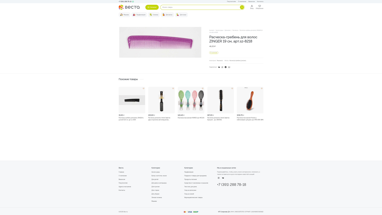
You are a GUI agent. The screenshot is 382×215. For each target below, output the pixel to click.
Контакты (260, 1)
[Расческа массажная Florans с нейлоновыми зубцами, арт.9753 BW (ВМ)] (250, 100)
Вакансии (251, 1)
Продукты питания (190, 179)
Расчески (235, 30)
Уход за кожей (189, 194)
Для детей (155, 179)
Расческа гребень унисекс (237, 60)
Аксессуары (219, 30)
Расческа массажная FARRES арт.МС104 (191, 117)
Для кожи (183, 15)
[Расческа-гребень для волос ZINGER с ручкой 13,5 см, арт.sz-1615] (132, 100)
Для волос (169, 15)
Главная (121, 172)
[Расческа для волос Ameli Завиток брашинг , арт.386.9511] (220, 100)
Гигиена (155, 15)
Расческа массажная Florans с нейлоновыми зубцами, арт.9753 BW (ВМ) (250, 118)
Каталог (211, 30)
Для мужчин (156, 186)
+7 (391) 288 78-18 (125, 1)
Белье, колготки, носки (159, 175)
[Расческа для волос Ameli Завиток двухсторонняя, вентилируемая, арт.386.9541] (161, 100)
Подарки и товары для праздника (195, 175)
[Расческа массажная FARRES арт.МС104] (191, 100)
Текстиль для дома (190, 186)
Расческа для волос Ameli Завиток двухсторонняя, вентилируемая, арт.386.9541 (159, 119)
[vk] (223, 178)
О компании (242, 1)
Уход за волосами (190, 190)
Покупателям (231, 1)
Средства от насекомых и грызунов (196, 183)
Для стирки (155, 190)
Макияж (126, 15)
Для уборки (155, 194)
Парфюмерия (140, 15)
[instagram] (218, 178)
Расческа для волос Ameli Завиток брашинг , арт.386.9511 (218, 118)
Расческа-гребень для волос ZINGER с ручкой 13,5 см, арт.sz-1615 (131, 118)
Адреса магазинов (125, 186)
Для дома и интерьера (159, 183)
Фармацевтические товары (193, 197)
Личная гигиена (157, 197)
